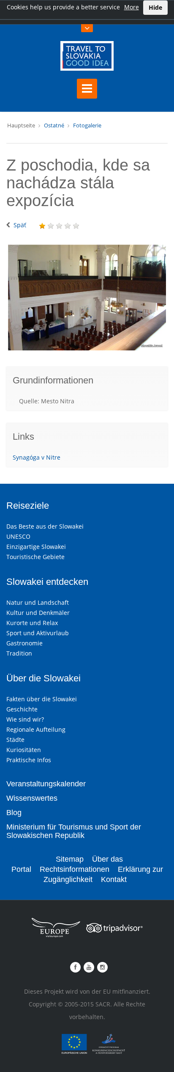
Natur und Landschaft (37, 602)
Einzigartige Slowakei (36, 547)
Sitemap (70, 859)
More (131, 7)
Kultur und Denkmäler (38, 613)
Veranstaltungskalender (46, 784)
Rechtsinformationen (74, 869)
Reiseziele (27, 505)
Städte (15, 740)
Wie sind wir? (25, 719)
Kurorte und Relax (32, 623)
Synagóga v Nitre (36, 457)
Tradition (19, 653)
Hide (155, 7)
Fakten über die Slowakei (41, 699)
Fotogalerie (87, 125)
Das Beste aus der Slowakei (45, 526)
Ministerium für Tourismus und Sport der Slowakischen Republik (73, 831)
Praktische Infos (28, 760)
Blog (14, 812)
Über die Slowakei (43, 678)
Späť (20, 225)
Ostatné (54, 125)
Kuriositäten (23, 750)
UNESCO (18, 536)
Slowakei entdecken (47, 581)
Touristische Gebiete (35, 557)
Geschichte (22, 709)
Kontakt (114, 879)
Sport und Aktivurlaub (37, 633)
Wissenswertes (31, 798)
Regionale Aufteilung (35, 729)
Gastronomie (24, 643)
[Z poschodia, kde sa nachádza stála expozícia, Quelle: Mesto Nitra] (87, 297)
